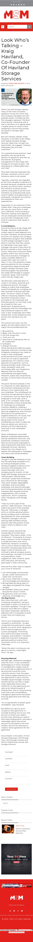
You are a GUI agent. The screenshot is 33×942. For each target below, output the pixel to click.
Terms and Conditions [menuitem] (16, 905)
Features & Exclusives (16, 932)
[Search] (29, 27)
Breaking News (24, 930)
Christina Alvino (16, 83)
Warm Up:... (19, 826)
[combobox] (19, 27)
